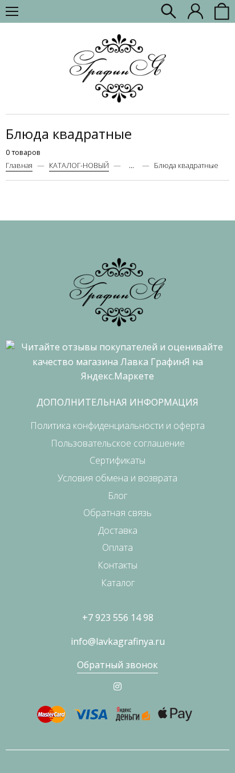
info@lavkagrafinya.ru (118, 641)
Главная (19, 165)
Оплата (117, 547)
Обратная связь (117, 512)
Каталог (118, 582)
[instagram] (117, 686)
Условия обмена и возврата (117, 478)
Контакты (117, 565)
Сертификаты (117, 460)
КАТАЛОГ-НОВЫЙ (79, 165)
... (131, 165)
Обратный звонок (117, 665)
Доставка (117, 530)
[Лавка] (118, 68)
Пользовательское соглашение (118, 443)
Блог (117, 495)
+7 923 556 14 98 (117, 617)
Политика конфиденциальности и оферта (117, 425)
